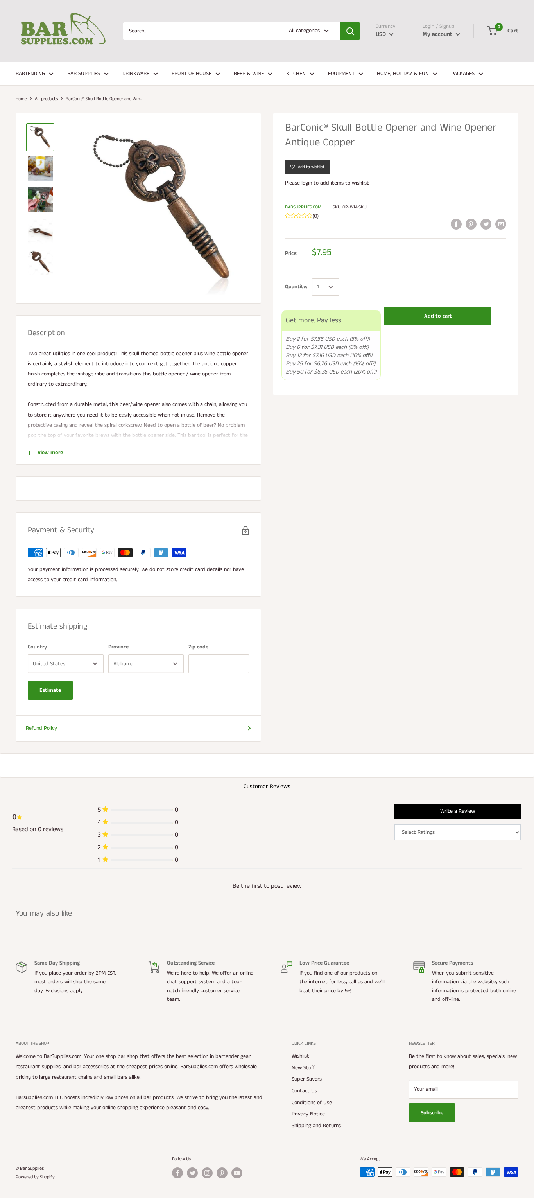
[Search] (350, 31)
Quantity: (296, 287)
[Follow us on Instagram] (207, 1172)
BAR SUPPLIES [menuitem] (83, 73)
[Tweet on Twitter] (485, 224)
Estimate (50, 690)
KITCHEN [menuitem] (296, 73)
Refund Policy (41, 728)
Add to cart (438, 316)
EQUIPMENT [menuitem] (341, 73)
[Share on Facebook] (456, 224)
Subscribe (432, 1113)
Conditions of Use (312, 1102)
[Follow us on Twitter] (192, 1172)
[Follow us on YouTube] (236, 1172)
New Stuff (303, 1068)
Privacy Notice (308, 1114)
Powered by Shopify (35, 1177)
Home (21, 98)
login (306, 183)
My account (438, 34)
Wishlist (300, 1056)
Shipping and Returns (316, 1126)
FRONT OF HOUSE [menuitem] (191, 73)
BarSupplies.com (303, 207)
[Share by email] (500, 224)
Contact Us (304, 1091)
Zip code (198, 647)
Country (37, 647)
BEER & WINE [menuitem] (249, 73)
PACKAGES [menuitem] (463, 73)
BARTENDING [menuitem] (30, 73)
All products (46, 98)
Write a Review (457, 811)
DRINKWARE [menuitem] (135, 73)
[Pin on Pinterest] (471, 224)
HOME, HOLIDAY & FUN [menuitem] (403, 73)
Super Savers (307, 1079)
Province (118, 647)
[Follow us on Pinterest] (222, 1172)
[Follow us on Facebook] (177, 1172)
